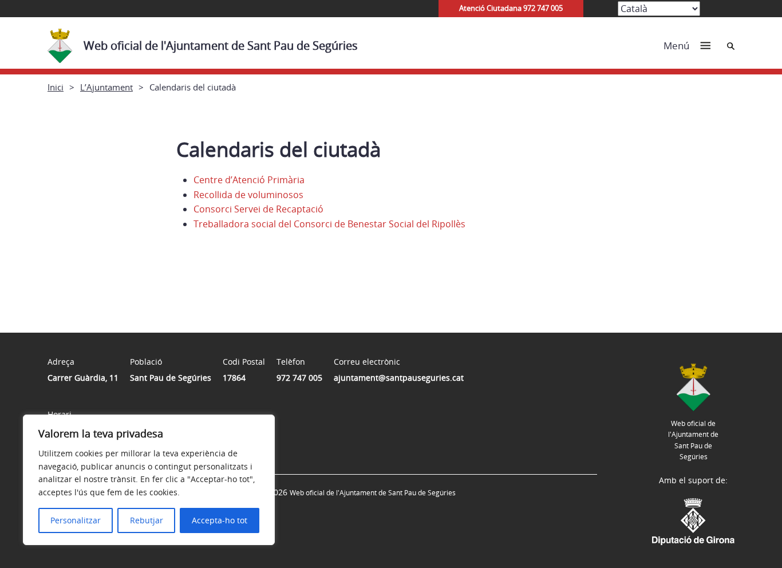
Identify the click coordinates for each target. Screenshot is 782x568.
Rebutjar (146, 520)
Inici (56, 87)
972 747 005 (299, 377)
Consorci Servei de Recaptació (258, 209)
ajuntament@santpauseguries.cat (399, 377)
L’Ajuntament (106, 87)
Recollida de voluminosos (248, 194)
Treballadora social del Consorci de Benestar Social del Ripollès (329, 224)
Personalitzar (75, 520)
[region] (149, 480)
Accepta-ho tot (219, 520)
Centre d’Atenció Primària (249, 179)
